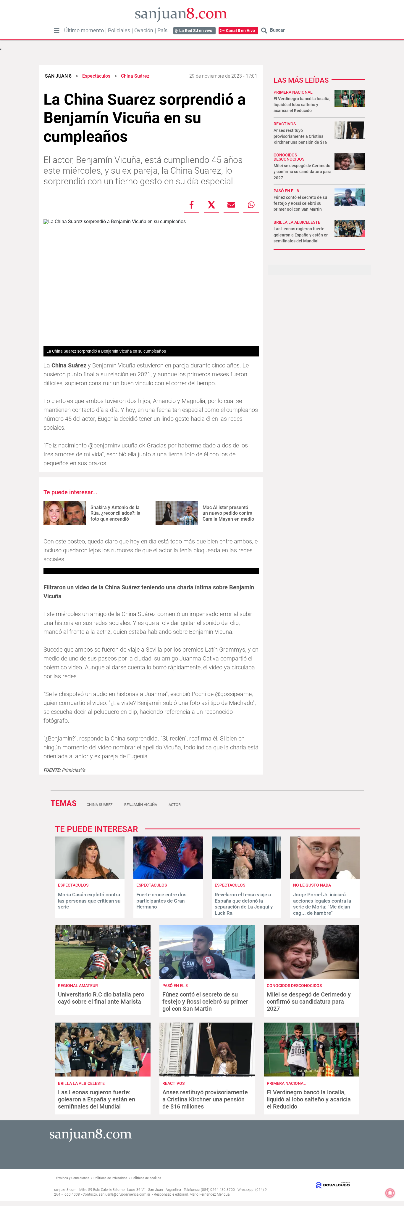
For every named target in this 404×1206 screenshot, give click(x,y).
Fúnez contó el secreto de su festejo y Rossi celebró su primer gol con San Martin (300, 203)
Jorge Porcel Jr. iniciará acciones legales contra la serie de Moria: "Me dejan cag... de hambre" (322, 904)
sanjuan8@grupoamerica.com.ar (124, 1194)
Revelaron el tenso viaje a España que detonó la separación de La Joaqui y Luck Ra (244, 904)
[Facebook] (191, 204)
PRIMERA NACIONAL (293, 92)
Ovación (143, 30)
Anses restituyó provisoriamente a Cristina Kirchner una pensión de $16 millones (205, 1099)
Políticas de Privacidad (110, 1178)
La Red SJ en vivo (195, 30)
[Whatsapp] (251, 204)
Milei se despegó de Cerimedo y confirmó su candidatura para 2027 (303, 171)
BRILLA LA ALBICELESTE (297, 222)
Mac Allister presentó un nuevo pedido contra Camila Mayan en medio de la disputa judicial (228, 516)
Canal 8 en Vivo (240, 30)
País (162, 30)
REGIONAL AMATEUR (78, 985)
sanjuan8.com (65, 1190)
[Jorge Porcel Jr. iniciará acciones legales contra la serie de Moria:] (325, 877)
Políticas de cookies (146, 1178)
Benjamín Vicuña (140, 805)
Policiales (119, 30)
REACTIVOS (285, 123)
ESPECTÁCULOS (73, 885)
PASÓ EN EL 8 (286, 190)
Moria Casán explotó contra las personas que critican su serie (89, 901)
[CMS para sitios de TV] (316, 1185)
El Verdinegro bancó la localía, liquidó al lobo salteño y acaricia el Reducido (302, 104)
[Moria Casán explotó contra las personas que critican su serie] (90, 877)
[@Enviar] (231, 204)
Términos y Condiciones (71, 1178)
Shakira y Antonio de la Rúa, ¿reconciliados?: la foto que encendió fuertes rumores (115, 516)
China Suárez (100, 805)
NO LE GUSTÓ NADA (312, 885)
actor (175, 805)
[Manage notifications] (390, 1193)
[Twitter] (211, 204)
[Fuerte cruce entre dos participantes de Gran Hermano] (168, 877)
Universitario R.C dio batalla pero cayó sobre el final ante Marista (101, 998)
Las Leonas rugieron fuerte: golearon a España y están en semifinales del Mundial (301, 234)
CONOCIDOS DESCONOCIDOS (289, 157)
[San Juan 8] (91, 1141)
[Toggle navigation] (56, 30)
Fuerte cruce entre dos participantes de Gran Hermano (161, 901)
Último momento (84, 30)
